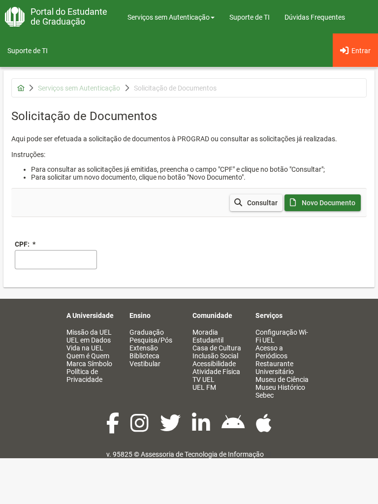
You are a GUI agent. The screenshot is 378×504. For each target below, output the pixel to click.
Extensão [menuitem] (143, 348)
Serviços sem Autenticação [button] (168, 17)
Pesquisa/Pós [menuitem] (150, 340)
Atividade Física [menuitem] (216, 372)
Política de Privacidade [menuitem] (84, 375)
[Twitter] (171, 428)
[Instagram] (140, 428)
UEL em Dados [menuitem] (88, 340)
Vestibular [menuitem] (144, 364)
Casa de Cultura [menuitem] (216, 348)
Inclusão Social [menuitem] (215, 356)
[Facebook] (113, 428)
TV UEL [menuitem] (203, 379)
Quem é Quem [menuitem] (87, 356)
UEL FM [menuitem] (204, 387)
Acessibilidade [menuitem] (214, 364)
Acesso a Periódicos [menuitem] (271, 352)
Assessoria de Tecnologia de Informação (202, 454)
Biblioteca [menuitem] (144, 356)
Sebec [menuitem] (264, 395)
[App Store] (264, 428)
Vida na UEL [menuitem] (84, 348)
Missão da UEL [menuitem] (89, 332)
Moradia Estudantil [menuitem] (207, 336)
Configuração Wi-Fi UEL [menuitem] (281, 336)
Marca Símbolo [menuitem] (89, 364)
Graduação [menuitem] (146, 332)
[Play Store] (233, 428)
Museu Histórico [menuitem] (280, 387)
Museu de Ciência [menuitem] (282, 379)
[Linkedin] (202, 428)
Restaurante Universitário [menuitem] (274, 368)
